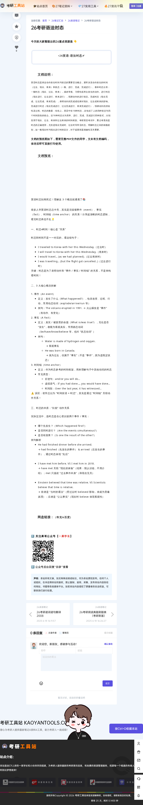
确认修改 (108, 644)
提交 (108, 683)
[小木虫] (129, 782)
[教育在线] (42, 782)
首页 (44, 20)
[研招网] (13, 782)
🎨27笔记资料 (61, 6)
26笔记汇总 (57, 20)
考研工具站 (80, 795)
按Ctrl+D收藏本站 (126, 728)
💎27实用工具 (87, 6)
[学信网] (100, 782)
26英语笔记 (74, 20)
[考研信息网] (71, 782)
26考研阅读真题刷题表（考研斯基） (92, 614)
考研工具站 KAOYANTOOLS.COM (36, 723)
